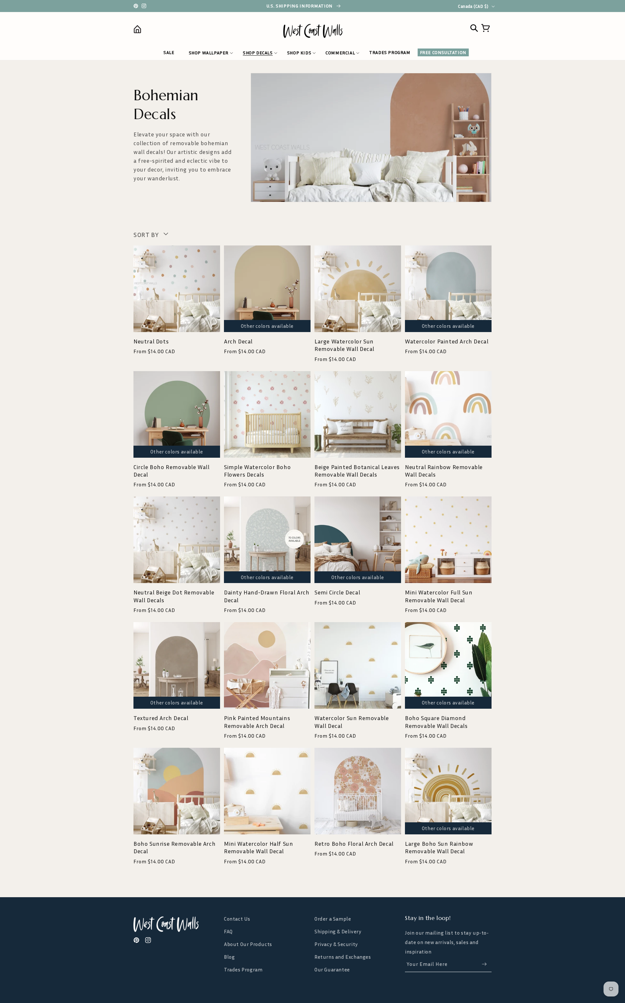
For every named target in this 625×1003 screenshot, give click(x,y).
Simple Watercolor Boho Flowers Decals (257, 470)
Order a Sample (332, 919)
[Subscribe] (484, 964)
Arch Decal (238, 341)
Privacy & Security (336, 944)
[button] (209, 53)
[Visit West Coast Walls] (176, 924)
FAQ (228, 931)
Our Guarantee (332, 969)
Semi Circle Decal (337, 592)
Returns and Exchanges (342, 957)
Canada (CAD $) (473, 6)
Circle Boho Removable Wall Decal (171, 470)
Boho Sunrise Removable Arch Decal (174, 847)
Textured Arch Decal (160, 717)
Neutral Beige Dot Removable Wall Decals (173, 596)
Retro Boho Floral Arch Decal (354, 843)
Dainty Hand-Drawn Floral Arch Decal (266, 596)
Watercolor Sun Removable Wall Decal (351, 721)
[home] (178, 30)
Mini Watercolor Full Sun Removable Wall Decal (438, 596)
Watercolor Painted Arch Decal (446, 341)
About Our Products (248, 944)
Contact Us (237, 919)
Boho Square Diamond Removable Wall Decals (436, 721)
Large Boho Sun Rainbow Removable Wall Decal (439, 847)
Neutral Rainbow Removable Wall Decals (444, 470)
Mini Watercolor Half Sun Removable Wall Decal (258, 847)
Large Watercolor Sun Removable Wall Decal (344, 345)
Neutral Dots (151, 341)
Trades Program (243, 969)
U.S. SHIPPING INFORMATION (300, 5)
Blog (229, 957)
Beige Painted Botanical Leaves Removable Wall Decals (357, 470)
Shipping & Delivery (337, 931)
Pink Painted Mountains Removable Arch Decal (257, 721)
